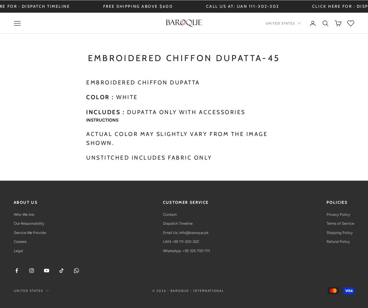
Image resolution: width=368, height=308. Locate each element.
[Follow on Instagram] (31, 270)
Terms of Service (340, 223)
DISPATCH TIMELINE (39, 6)
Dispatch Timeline (178, 223)
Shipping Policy (340, 232)
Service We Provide (30, 232)
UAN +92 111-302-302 (181, 241)
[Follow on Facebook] (17, 270)
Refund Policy (338, 241)
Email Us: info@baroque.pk (185, 232)
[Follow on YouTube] (46, 270)
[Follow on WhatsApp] (76, 270)
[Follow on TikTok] (61, 270)
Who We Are (24, 214)
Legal (18, 251)
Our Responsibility (29, 223)
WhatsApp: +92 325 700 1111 (186, 251)
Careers (20, 241)
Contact (170, 214)
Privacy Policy (338, 214)
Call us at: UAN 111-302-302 (236, 6)
